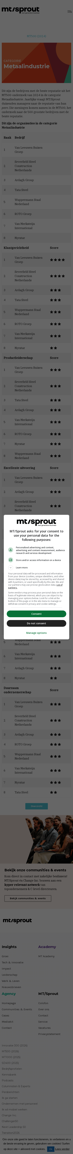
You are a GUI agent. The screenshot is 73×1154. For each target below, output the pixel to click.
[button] (36, 567)
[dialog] (36, 577)
